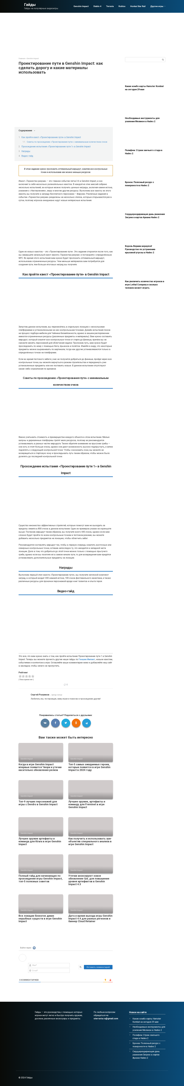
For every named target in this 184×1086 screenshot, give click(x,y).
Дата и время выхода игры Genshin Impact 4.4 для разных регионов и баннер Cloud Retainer (90, 918)
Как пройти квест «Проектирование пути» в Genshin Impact (51, 137)
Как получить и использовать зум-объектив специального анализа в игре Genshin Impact (90, 841)
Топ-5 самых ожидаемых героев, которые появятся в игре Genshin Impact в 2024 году (89, 767)
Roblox (122, 6)
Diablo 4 (97, 6)
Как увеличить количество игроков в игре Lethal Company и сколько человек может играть (144, 284)
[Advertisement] (92, 33)
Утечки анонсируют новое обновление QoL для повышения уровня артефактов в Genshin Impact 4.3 (88, 880)
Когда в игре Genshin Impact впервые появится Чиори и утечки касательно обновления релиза (40, 767)
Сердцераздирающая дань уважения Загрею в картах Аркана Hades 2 (146, 1054)
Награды (25, 151)
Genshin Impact (81, 6)
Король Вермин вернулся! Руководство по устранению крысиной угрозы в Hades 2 (140, 249)
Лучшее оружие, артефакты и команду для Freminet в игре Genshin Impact (86, 804)
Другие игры (156, 6)
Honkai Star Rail (137, 6)
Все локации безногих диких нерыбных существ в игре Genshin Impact (40, 918)
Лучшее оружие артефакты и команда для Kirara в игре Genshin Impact (40, 841)
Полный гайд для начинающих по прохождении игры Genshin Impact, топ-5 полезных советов (41, 878)
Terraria (110, 6)
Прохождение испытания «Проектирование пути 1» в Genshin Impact (56, 146)
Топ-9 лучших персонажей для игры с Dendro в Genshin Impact (38, 803)
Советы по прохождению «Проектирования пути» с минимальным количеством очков (67, 142)
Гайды (30, 4)
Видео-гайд (27, 156)
